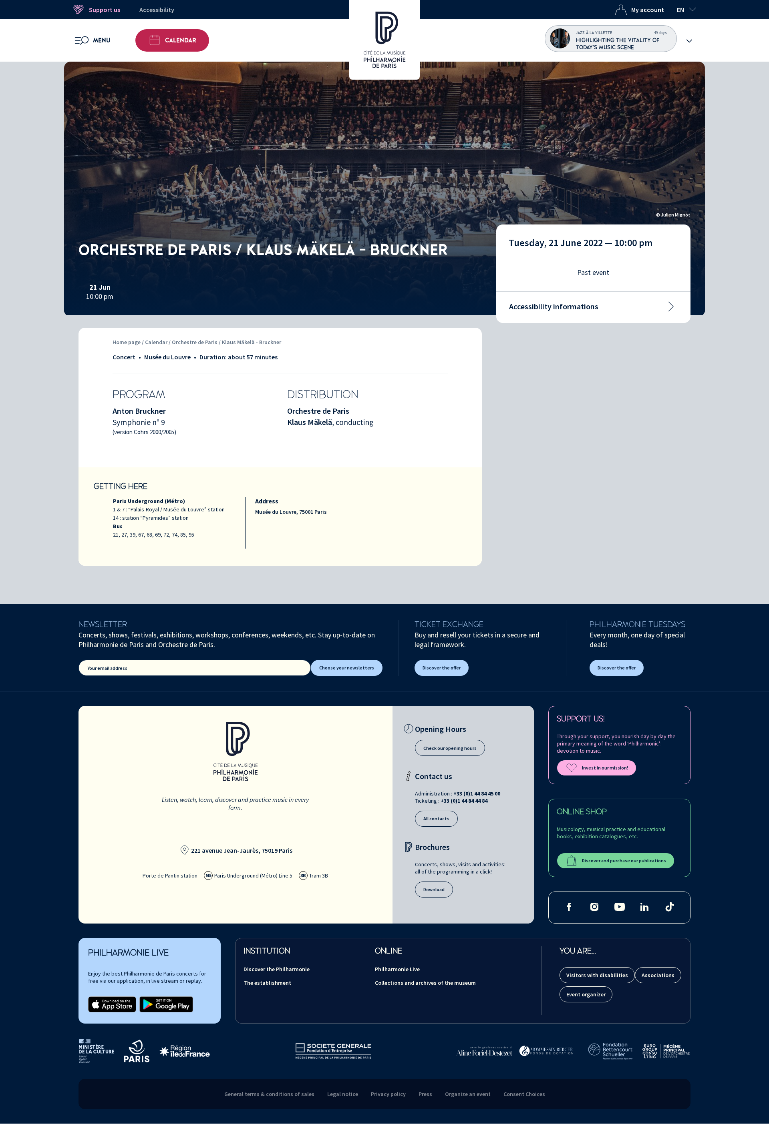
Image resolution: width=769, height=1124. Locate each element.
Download (434, 889)
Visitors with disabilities (597, 975)
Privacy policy (388, 1094)
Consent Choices (524, 1094)
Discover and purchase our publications (624, 861)
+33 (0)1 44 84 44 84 (464, 800)
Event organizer (586, 994)
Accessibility (156, 10)
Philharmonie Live (397, 969)
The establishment (267, 982)
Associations (658, 975)
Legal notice (342, 1094)
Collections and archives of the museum (425, 982)
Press (425, 1094)
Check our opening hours (450, 748)
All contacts (436, 818)
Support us (104, 10)
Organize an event (468, 1094)
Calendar (180, 40)
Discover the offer (442, 668)
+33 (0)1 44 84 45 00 (476, 793)
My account (647, 10)
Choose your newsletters (346, 668)
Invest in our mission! (605, 768)
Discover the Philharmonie (277, 969)
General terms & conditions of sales (269, 1094)
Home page (127, 342)
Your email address (107, 668)
